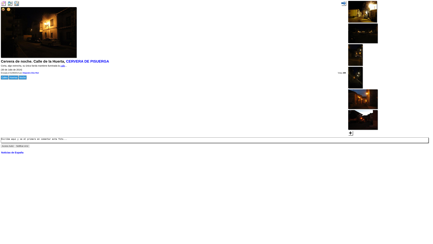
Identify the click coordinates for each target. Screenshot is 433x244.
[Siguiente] (343, 3)
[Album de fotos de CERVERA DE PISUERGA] (9, 3)
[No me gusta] (8, 10)
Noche (22, 77)
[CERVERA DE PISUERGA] (3, 3)
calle (62, 66)
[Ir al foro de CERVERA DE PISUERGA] (16, 3)
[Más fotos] (350, 133)
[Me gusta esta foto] (3, 10)
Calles (5, 77)
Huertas (13, 77)
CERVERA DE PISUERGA (87, 61)
